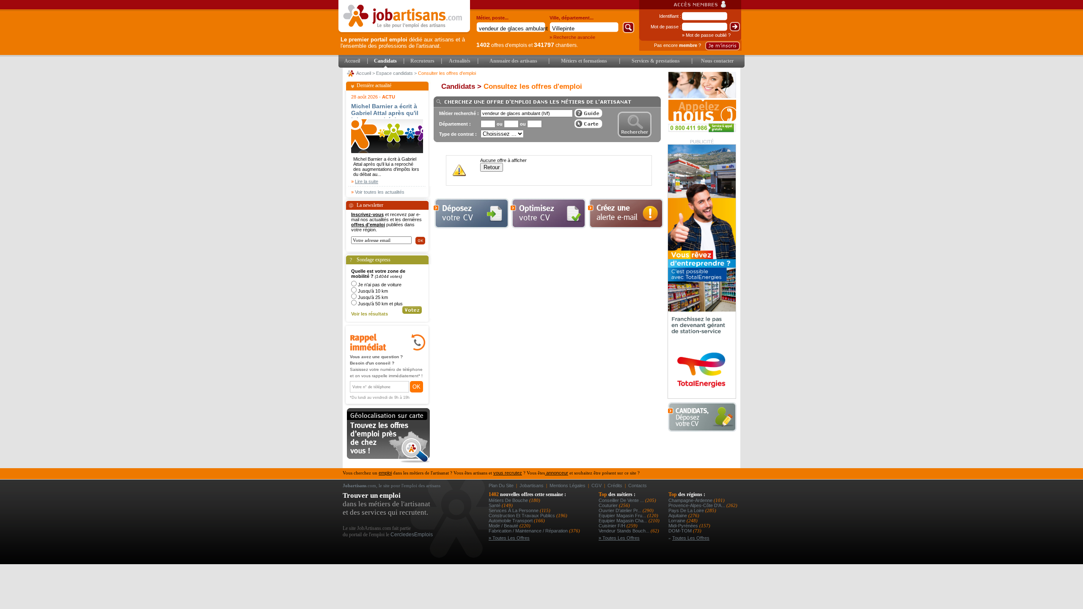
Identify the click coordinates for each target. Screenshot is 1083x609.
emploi (385, 472)
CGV (596, 485)
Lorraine (677, 520)
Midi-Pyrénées (683, 525)
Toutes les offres (690, 537)
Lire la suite (366, 181)
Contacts (637, 485)
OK (416, 387)
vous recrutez (507, 472)
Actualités (459, 61)
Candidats (385, 61)
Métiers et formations (584, 61)
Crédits (614, 485)
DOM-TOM (680, 530)
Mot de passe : (666, 26)
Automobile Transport (511, 520)
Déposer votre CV (704, 417)
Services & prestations (656, 61)
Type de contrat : (458, 134)
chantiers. (556, 45)
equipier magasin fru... (623, 515)
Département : (455, 123)
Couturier (609, 505)
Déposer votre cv (471, 213)
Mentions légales (567, 485)
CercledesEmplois (411, 535)
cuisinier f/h (613, 525)
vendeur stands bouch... (625, 530)
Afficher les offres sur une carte (588, 123)
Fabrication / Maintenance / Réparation (529, 530)
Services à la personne (514, 510)
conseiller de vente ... (622, 500)
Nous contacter (717, 61)
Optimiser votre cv (547, 213)
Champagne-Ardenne (691, 500)
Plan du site (501, 485)
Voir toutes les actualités (379, 192)
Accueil (352, 61)
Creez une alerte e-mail (625, 213)
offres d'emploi (368, 224)
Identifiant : (670, 16)
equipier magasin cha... (624, 520)
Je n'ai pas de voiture (379, 284)
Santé (495, 505)
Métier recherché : (459, 113)
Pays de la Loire (686, 510)
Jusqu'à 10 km (373, 291)
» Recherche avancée (572, 37)
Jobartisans (532, 485)
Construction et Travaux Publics (522, 515)
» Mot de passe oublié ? (706, 35)
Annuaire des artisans (513, 61)
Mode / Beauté (504, 525)
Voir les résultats (369, 313)
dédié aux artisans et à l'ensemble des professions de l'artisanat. (403, 42)
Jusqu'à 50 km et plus (380, 303)
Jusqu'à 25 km (373, 297)
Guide (588, 113)
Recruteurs (422, 61)
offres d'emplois (501, 45)
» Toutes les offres (509, 537)
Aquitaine (678, 515)
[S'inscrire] (723, 46)
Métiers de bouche (509, 500)
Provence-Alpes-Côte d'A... (697, 505)
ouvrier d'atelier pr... (621, 510)
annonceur (556, 472)
